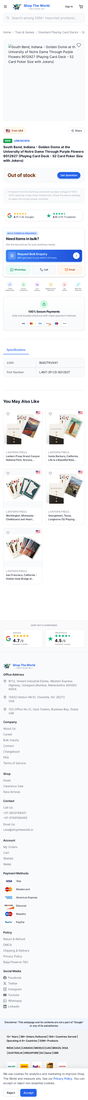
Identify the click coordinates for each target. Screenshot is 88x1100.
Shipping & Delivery (16, 950)
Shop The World (37, 5)
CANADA (27, 1047)
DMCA (7, 944)
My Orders (10, 847)
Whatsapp (15, 1000)
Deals (7, 780)
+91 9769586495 (15, 817)
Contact (8, 746)
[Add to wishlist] (79, 45)
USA (17, 1047)
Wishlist (8, 858)
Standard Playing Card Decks (58, 32)
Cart (6, 852)
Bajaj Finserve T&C (15, 962)
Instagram (15, 989)
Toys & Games (24, 32)
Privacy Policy (62, 1078)
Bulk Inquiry (11, 740)
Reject (11, 1092)
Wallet (7, 864)
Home (7, 32)
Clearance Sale (13, 786)
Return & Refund (14, 939)
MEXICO (39, 1047)
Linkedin (13, 1006)
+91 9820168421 (14, 813)
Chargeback (11, 751)
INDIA (10, 1047)
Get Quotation (69, 175)
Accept (28, 1092)
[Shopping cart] (81, 6)
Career (7, 734)
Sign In (69, 6)
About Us (9, 728)
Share (78, 130)
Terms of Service (14, 763)
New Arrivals (11, 792)
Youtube (13, 995)
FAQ (6, 757)
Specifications (16, 349)
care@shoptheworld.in (18, 829)
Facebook (14, 977)
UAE (48, 1047)
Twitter (12, 983)
